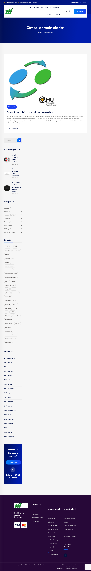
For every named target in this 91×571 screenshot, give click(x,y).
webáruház (8, 331)
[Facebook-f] (65, 555)
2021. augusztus (9, 393)
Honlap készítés (10, 215)
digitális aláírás (9, 258)
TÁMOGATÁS (55, 8)
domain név (8, 270)
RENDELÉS (49, 14)
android (7, 247)
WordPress (8, 342)
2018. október (8, 423)
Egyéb (7, 211)
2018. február (8, 428)
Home (40, 32)
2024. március (8, 371)
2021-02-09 (15, 164)
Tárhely (7, 229)
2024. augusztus (9, 367)
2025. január (8, 362)
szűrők (12, 312)
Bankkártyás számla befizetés (19, 515)
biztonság (17, 251)
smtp (16, 308)
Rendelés (84, 2)
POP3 (14, 304)
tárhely (17, 323)
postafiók (8, 308)
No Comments (13, 129)
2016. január (8, 432)
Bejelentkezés (75, 2)
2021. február (8, 401)
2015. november (9, 436)
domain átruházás (10, 277)
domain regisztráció (11, 273)
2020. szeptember (10, 410)
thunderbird (8, 319)
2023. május (8, 375)
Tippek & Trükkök (10, 232)
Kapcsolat (13, 462)
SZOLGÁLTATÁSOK (41, 8)
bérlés (7, 254)
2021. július (7, 397)
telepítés (7, 316)
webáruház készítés (11, 335)
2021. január (8, 406)
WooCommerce (9, 339)
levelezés (8, 296)
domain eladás (9, 266)
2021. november (9, 388)
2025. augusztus (9, 358)
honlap (14, 281)
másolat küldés (9, 300)
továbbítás (8, 323)
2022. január (8, 384)
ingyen (14, 289)
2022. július (7, 380)
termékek (16, 316)
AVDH (15, 247)
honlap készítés (9, 285)
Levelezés (8, 218)
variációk (8, 327)
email (6, 281)
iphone (7, 293)
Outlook (7, 304)
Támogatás (11, 107)
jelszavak (15, 293)
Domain (7, 208)
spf (6, 312)
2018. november (9, 419)
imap (6, 289)
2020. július (7, 415)
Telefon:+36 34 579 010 (13, 476)
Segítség (8, 222)
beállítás (7, 251)
